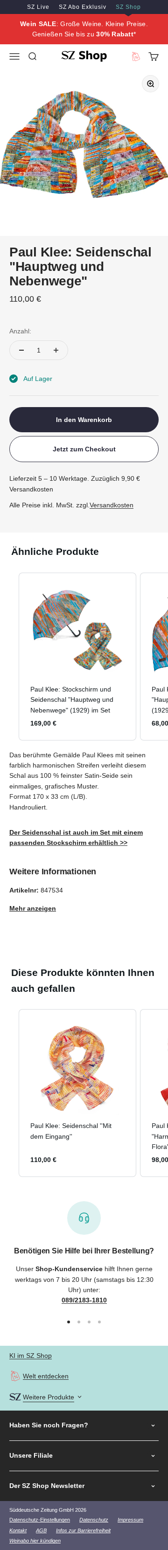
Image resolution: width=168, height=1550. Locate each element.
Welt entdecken (46, 1376)
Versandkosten (111, 505)
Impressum (130, 1519)
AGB (41, 1530)
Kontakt (18, 1530)
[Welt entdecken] (15, 1376)
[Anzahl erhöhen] (56, 350)
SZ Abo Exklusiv (82, 7)
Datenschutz (93, 1519)
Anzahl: (20, 331)
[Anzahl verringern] (21, 350)
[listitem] (77, 656)
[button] (9, 656)
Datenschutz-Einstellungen (39, 1519)
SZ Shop (128, 7)
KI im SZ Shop (30, 1355)
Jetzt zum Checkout (84, 449)
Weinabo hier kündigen (35, 1540)
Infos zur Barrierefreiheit (83, 1530)
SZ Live (38, 7)
